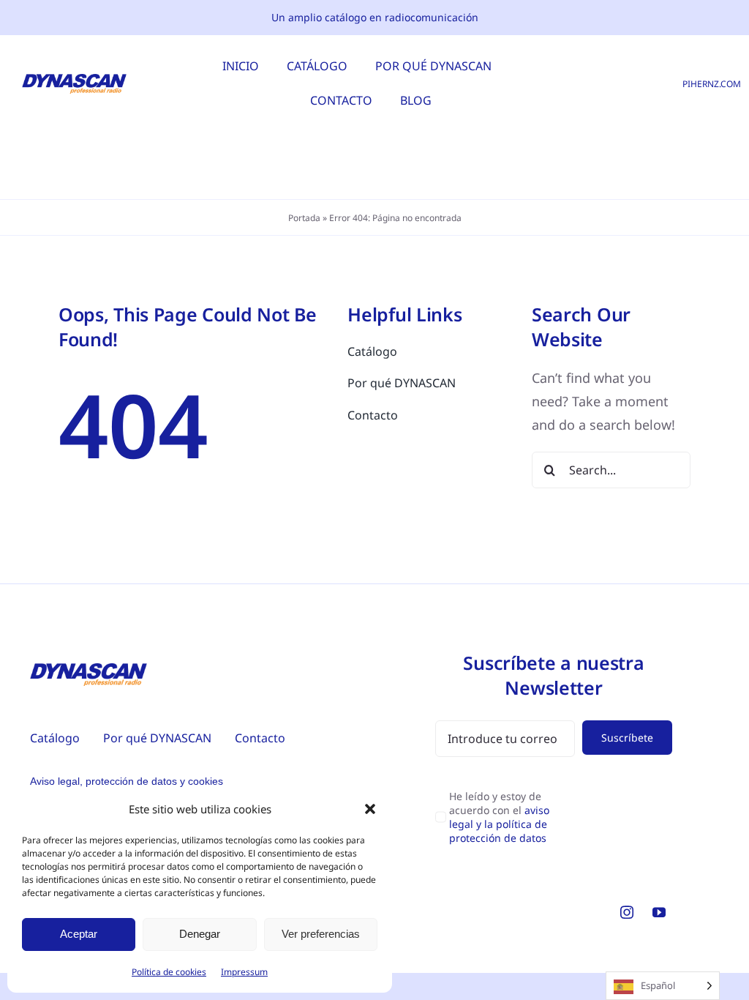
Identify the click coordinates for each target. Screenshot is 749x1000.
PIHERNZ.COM (711, 84)
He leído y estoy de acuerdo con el (499, 817)
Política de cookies (169, 972)
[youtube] (659, 912)
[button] (370, 809)
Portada (304, 218)
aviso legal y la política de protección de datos (499, 824)
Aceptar (78, 934)
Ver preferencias (321, 934)
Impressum (244, 972)
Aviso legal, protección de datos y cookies (126, 781)
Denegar (199, 934)
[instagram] (626, 912)
